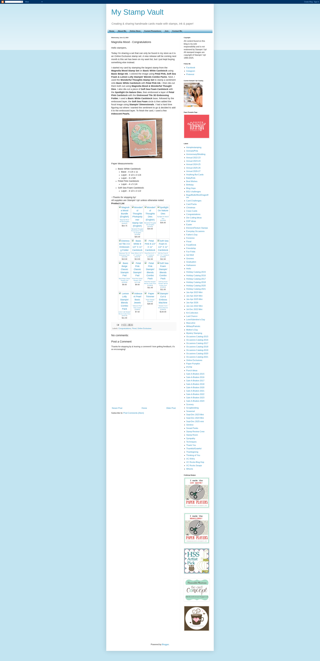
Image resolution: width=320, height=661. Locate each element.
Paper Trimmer (150, 299)
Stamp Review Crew (195, 432)
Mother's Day (192, 330)
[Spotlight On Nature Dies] (163, 213)
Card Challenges (193, 201)
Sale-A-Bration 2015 (195, 374)
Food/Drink (191, 245)
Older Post (171, 408)
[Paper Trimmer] (150, 296)
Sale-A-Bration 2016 (195, 377)
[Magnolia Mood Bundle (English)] (124, 216)
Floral (134, 328)
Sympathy (190, 438)
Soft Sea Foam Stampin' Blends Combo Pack (163, 283)
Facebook (190, 68)
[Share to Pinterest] (132, 325)
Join (166, 31)
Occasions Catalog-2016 (197, 340)
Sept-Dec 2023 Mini (195, 415)
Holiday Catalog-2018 (196, 282)
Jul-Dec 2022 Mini (194, 309)
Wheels (189, 469)
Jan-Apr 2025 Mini (194, 299)
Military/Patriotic (193, 326)
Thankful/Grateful (194, 448)
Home (111, 31)
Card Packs (191, 204)
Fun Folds (190, 252)
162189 (124, 256)
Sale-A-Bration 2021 (195, 391)
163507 (124, 223)
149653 (163, 309)
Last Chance (192, 316)
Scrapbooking (192, 408)
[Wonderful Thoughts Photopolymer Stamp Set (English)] (137, 226)
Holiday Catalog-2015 (196, 272)
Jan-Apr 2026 (192, 303)
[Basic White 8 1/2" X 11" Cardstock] (137, 250)
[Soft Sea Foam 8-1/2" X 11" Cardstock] (163, 250)
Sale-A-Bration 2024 (195, 401)
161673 (124, 315)
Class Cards (191, 211)
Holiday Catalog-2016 (196, 275)
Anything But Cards (195, 175)
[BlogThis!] (125, 325)
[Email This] (122, 325)
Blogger (165, 644)
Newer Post (117, 408)
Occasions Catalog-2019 (197, 350)
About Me (122, 31)
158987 (137, 309)
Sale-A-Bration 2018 (195, 384)
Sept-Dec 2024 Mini (195, 418)
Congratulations (124, 328)
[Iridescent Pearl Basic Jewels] (137, 302)
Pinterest (190, 74)
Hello (188, 269)
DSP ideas (191, 221)
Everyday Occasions (195, 231)
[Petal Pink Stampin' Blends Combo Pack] (150, 278)
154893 (150, 285)
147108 (137, 282)
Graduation (191, 262)
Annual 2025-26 (193, 168)
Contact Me (177, 31)
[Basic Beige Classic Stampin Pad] (124, 275)
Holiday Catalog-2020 (196, 286)
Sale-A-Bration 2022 (195, 394)
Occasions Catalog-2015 (197, 336)
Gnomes (190, 258)
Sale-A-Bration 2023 (195, 398)
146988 (163, 256)
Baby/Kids (190, 178)
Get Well (190, 255)
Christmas (190, 208)
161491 (150, 226)
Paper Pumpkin (193, 364)
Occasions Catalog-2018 (197, 347)
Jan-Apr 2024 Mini (194, 296)
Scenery (190, 404)
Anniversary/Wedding (195, 154)
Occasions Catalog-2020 (197, 353)
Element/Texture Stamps (197, 228)
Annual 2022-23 (193, 158)
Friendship (191, 248)
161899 (137, 234)
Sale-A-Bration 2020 (195, 387)
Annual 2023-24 (193, 161)
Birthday (190, 185)
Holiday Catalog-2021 (196, 289)
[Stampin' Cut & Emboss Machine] (163, 302)
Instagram (190, 71)
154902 (163, 287)
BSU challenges (193, 192)
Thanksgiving (192, 452)
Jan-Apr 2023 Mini (194, 292)
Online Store (135, 31)
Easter (189, 224)
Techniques (191, 442)
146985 (150, 256)
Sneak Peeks (192, 428)
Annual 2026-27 (193, 171)
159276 (137, 256)
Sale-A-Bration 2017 (195, 381)
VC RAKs (190, 459)
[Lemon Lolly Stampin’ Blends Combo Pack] (124, 309)
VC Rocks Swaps (194, 465)
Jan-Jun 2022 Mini (194, 306)
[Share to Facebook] (129, 325)
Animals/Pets (192, 151)
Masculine (190, 323)
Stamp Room (192, 435)
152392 (150, 301)
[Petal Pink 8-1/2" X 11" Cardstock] (150, 250)
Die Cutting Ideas (194, 218)
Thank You (191, 445)
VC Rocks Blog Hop (195, 462)
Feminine (190, 238)
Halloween (191, 265)
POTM (189, 367)
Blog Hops (191, 188)
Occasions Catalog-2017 (197, 343)
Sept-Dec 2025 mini (195, 421)
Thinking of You (193, 455)
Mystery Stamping (194, 333)
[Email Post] (118, 325)
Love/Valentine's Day (195, 320)
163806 (124, 282)
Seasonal (190, 411)
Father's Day (192, 235)
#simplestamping (193, 147)
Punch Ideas (191, 370)
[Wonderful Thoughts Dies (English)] (150, 220)
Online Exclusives (144, 328)
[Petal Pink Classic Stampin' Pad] (137, 275)
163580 (163, 220)
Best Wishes (191, 181)
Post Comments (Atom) (133, 413)
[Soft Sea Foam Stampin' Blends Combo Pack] (163, 278)
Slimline (190, 425)
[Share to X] (127, 325)
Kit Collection (192, 313)
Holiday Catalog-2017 (196, 279)
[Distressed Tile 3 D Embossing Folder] (124, 250)
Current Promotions (152, 31)
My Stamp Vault (137, 12)
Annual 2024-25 (193, 164)
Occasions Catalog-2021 (197, 357)
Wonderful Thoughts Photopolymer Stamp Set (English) (137, 230)
